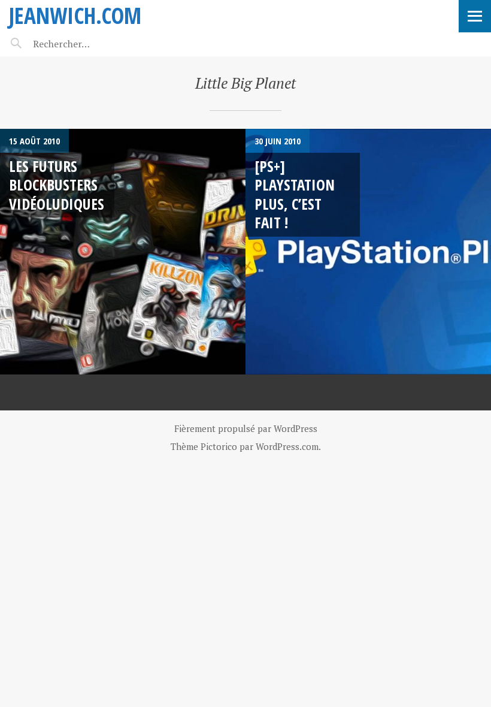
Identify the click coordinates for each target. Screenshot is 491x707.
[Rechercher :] (82, 43)
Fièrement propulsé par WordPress (245, 428)
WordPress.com (287, 446)
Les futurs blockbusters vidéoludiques (56, 185)
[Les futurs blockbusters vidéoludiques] (123, 251)
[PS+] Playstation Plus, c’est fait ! (294, 194)
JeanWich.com (75, 15)
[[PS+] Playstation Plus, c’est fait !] (368, 251)
